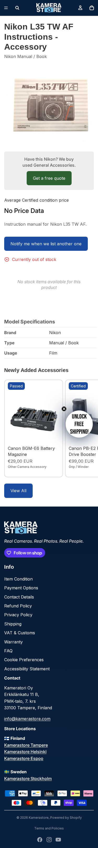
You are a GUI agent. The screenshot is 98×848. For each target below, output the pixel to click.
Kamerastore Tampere (26, 745)
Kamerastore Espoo (23, 758)
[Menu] (6, 8)
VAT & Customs (19, 632)
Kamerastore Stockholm (28, 778)
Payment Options (21, 587)
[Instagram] (49, 840)
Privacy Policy (18, 614)
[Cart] (91, 8)
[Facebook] (40, 840)
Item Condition (18, 579)
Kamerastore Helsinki (25, 751)
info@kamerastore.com (27, 718)
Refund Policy (18, 605)
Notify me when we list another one (46, 243)
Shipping (12, 623)
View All (18, 490)
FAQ (8, 650)
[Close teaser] (64, 408)
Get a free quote (49, 178)
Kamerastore (39, 818)
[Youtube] (58, 840)
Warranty (13, 641)
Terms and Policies (49, 828)
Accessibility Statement (27, 668)
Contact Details (19, 597)
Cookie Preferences (24, 659)
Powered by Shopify (66, 818)
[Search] (17, 8)
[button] (79, 424)
